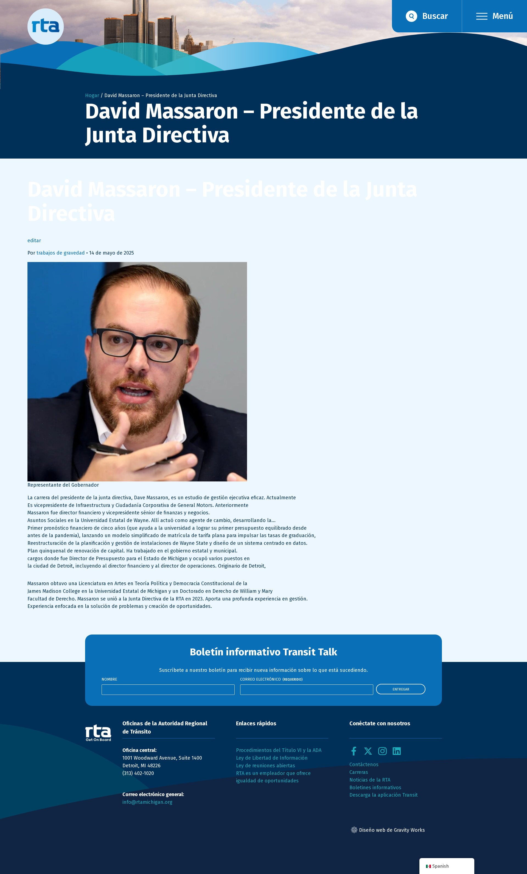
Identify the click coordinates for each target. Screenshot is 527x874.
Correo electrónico (271, 679)
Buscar (435, 16)
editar (34, 241)
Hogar (92, 95)
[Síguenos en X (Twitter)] (368, 751)
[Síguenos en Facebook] (353, 751)
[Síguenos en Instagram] (382, 751)
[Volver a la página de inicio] (98, 733)
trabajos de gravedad (60, 253)
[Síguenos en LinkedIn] (396, 751)
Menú (502, 16)
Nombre (109, 679)
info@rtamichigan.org (147, 802)
